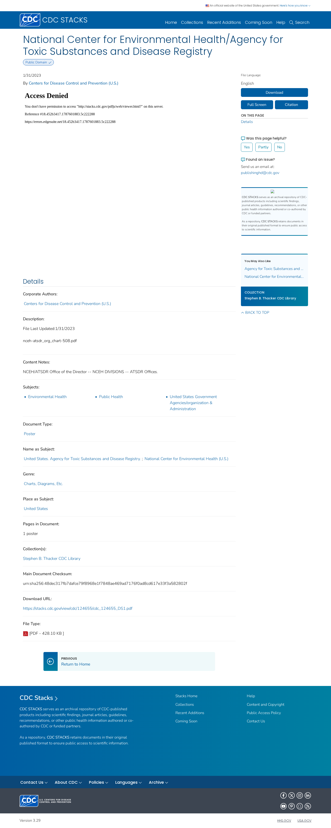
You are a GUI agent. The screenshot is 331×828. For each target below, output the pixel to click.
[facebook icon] (283, 795)
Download (274, 92)
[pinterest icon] (291, 806)
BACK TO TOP (257, 312)
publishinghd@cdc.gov (260, 172)
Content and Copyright (265, 704)
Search (302, 22)
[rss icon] (307, 806)
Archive (156, 782)
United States (36, 508)
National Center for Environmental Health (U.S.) (186, 458)
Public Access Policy (264, 712)
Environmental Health (47, 396)
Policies (96, 782)
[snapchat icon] (299, 806)
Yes (247, 147)
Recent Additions (224, 22)
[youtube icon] (283, 806)
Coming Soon (258, 22)
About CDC (66, 782)
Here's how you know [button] (294, 5)
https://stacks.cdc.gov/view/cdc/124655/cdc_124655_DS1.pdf (77, 608)
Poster (29, 433)
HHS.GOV (284, 820)
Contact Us (256, 721)
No (279, 147)
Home (171, 22)
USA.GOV (304, 820)
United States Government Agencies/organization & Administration (193, 403)
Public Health (111, 396)
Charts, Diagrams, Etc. (43, 483)
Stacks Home (186, 696)
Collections (192, 22)
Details (247, 121)
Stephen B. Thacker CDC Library (51, 558)
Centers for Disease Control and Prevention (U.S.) (73, 83)
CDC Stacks (36, 698)
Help (280, 22)
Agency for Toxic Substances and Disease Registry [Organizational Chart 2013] (275, 268)
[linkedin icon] (307, 795)
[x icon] (291, 795)
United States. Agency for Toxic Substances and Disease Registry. (82, 458)
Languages (126, 782)
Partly (263, 147)
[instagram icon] (299, 795)
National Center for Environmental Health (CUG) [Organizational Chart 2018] (275, 276)
